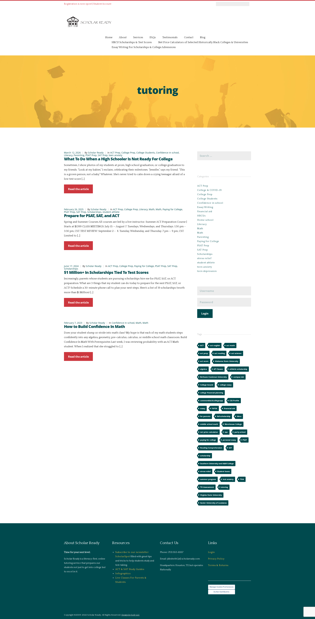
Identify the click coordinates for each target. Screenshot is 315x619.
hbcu (239, 416)
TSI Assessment (207, 487)
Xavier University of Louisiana (213, 503)
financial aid (204, 211)
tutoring (224, 487)
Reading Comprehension (211, 447)
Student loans (223, 471)
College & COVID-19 (209, 190)
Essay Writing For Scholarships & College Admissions (144, 47)
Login (211, 552)
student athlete (111, 211)
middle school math (209, 424)
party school (240, 432)
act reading (219, 353)
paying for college (208, 440)
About (123, 37)
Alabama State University (226, 361)
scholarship (205, 455)
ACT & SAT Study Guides (129, 569)
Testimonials (170, 37)
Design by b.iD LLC (130, 615)
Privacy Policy (216, 559)
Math (152, 209)
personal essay (229, 440)
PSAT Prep (91, 155)
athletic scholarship (238, 369)
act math (230, 345)
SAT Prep (103, 155)
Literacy (68, 155)
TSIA (242, 479)
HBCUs (201, 215)
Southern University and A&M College (217, 463)
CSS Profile (234, 400)
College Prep (128, 152)
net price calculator (209, 432)
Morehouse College (233, 424)
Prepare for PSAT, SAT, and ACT (91, 215)
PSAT (244, 440)
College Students (145, 152)
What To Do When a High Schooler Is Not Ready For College (118, 159)
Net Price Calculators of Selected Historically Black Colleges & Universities (203, 42)
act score (204, 361)
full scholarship (223, 416)
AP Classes (218, 369)
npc (226, 432)
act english (215, 345)
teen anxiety (115, 155)
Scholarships (94, 211)
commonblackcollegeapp (211, 400)
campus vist (238, 377)
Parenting (79, 155)
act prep (204, 353)
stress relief (204, 258)
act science (236, 353)
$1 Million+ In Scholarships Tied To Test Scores (106, 272)
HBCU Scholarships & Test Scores (132, 42)
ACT (202, 345)
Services (138, 37)
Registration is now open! (78, 4)
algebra (203, 369)
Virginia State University (211, 495)
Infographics (123, 573)
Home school (205, 220)
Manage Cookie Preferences (222, 587)
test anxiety (228, 479)
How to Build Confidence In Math (94, 326)
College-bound (206, 385)
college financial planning (211, 392)
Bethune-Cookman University (213, 377)
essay (202, 408)
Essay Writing (205, 207)
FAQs (153, 37)
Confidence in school (167, 152)
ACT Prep (115, 152)
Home (108, 37)
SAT (230, 447)
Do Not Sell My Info (221, 592)
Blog (202, 37)
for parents (205, 416)
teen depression (207, 271)
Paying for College (172, 209)
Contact (188, 37)
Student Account (102, 4)
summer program (208, 479)
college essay (225, 385)
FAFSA (214, 408)
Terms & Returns (218, 565)
